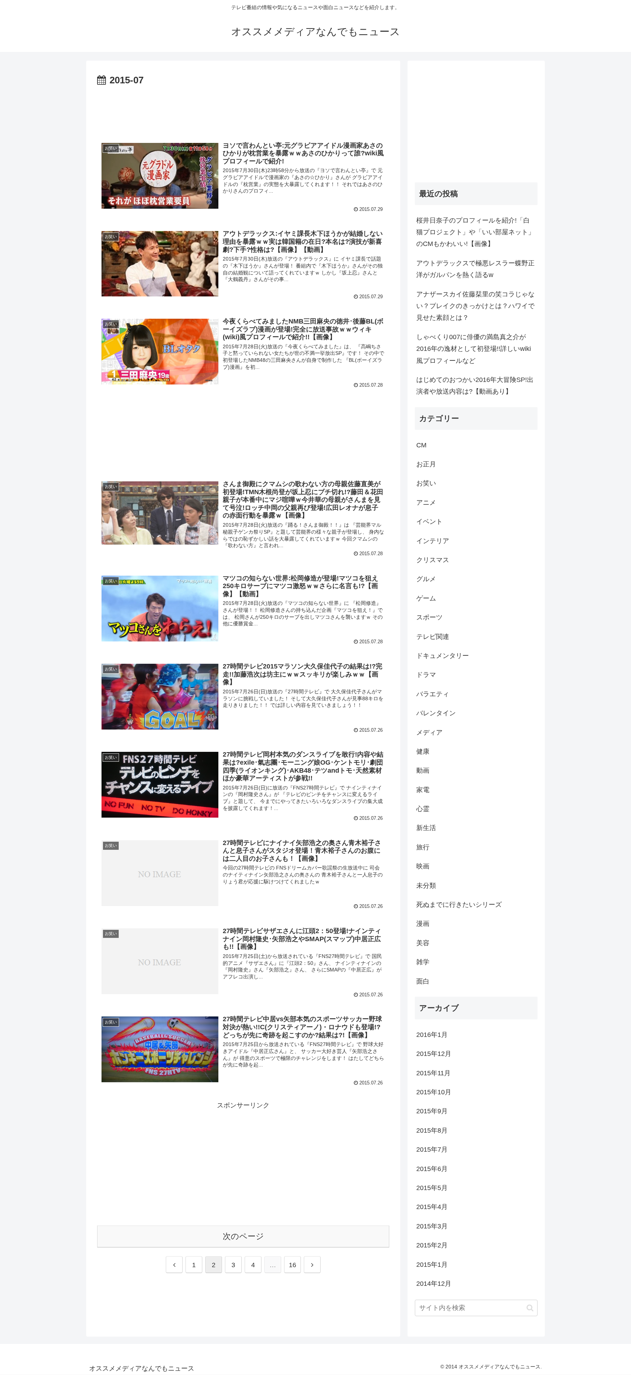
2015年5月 (432, 1188)
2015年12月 (433, 1053)
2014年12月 (433, 1283)
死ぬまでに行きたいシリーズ (459, 904)
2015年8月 (432, 1130)
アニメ (426, 502)
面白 (422, 981)
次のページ (243, 1236)
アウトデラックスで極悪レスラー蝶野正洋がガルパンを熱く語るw (475, 269)
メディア (429, 732)
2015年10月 (433, 1092)
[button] (530, 1308)
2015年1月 (432, 1264)
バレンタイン (436, 713)
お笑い (426, 483)
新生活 (426, 828)
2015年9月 (432, 1111)
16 (292, 1265)
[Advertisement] (243, 108)
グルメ (426, 579)
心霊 (422, 808)
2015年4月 (432, 1207)
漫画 (422, 923)
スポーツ (429, 617)
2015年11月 (433, 1073)
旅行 (422, 847)
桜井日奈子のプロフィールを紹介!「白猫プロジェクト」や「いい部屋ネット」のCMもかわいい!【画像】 (475, 232)
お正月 (426, 464)
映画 (422, 866)
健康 (422, 751)
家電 (422, 789)
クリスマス (432, 560)
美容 (422, 943)
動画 (422, 770)
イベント (429, 521)
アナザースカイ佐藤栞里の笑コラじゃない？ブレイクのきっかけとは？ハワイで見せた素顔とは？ (475, 306)
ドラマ (426, 674)
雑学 (422, 962)
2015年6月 (432, 1169)
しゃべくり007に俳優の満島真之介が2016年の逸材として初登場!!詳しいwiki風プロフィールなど (473, 348)
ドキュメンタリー (442, 655)
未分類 (426, 885)
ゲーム (426, 598)
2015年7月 (432, 1149)
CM (421, 445)
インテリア (432, 541)
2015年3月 (432, 1226)
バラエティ (432, 694)
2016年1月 (432, 1034)
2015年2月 (432, 1245)
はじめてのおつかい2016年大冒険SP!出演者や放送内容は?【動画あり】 (475, 385)
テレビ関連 (432, 636)
